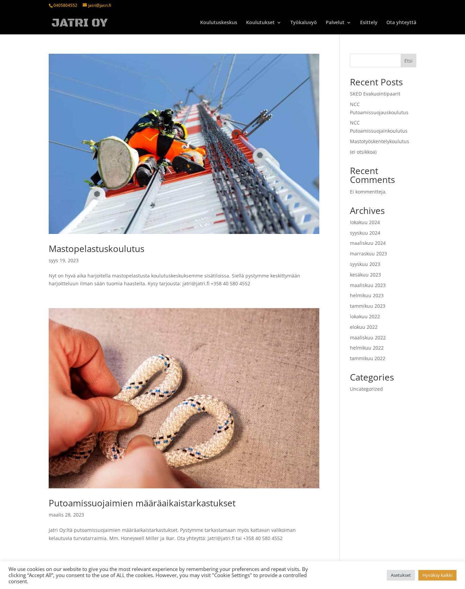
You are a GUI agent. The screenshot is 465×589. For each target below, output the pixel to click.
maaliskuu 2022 (368, 337)
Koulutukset (260, 23)
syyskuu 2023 (365, 264)
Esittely (369, 23)
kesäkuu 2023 (365, 274)
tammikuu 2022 (367, 358)
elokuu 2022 (364, 327)
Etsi (408, 60)
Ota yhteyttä (401, 23)
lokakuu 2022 (365, 316)
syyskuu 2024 (365, 233)
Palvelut (335, 23)
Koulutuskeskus (218, 23)
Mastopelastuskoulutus (96, 248)
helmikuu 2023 (367, 295)
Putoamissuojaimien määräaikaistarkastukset (142, 503)
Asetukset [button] (401, 575)
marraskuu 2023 (368, 253)
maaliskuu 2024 (368, 243)
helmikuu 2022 (367, 347)
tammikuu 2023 (367, 306)
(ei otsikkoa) (363, 152)
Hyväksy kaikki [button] (437, 575)
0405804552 (65, 5)
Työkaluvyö (303, 23)
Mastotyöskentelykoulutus (379, 141)
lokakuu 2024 (365, 222)
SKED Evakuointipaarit (375, 93)
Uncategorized (366, 389)
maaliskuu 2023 (368, 285)
